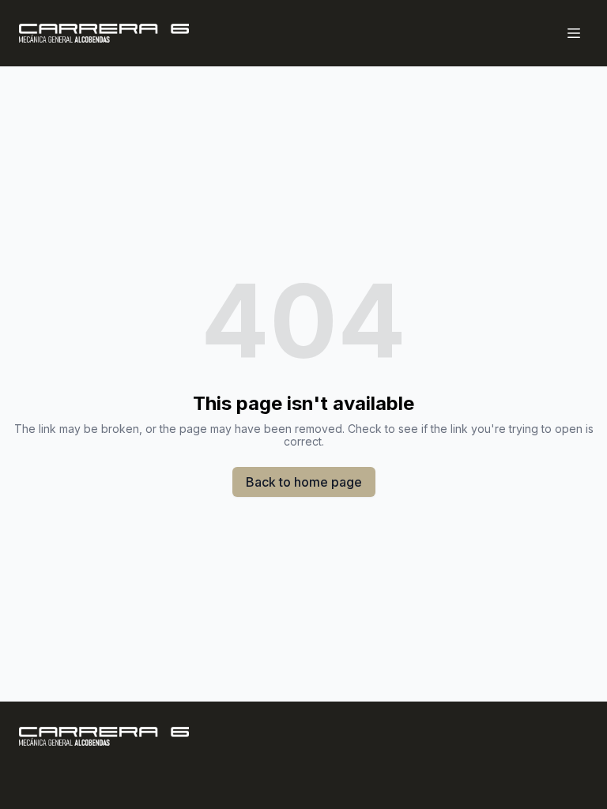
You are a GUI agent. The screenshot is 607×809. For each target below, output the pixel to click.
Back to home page (304, 482)
